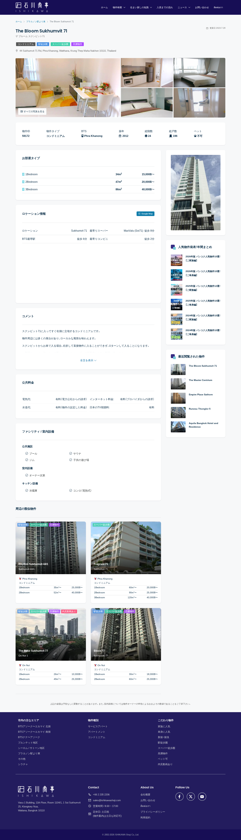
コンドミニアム (26, 44)
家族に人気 (164, 726)
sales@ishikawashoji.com (107, 800)
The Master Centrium (200, 380)
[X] (191, 796)
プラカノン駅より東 (29, 753)
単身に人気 (164, 731)
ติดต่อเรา (218, 7)
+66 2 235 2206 (101, 794)
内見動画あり (165, 764)
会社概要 (145, 794)
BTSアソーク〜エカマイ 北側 (34, 726)
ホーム (104, 7)
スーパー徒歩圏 (60, 44)
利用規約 (145, 817)
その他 (21, 758)
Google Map (147, 213)
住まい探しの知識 (139, 7)
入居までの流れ (165, 7)
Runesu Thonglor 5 (200, 408)
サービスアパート (98, 726)
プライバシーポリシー (153, 811)
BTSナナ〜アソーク (29, 737)
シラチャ (23, 764)
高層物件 (77, 44)
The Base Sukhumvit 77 (33, 650)
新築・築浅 (163, 737)
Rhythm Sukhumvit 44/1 (33, 564)
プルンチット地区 (28, 742)
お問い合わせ (202, 7)
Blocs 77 (99, 650)
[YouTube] (202, 796)
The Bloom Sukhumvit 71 (203, 366)
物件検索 (117, 7)
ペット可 (163, 758)
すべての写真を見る (34, 111)
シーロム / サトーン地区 (31, 748)
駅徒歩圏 (43, 44)
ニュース (182, 7)
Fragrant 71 (101, 564)
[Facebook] (179, 796)
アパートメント (96, 731)
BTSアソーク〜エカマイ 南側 (34, 731)
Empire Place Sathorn (201, 394)
